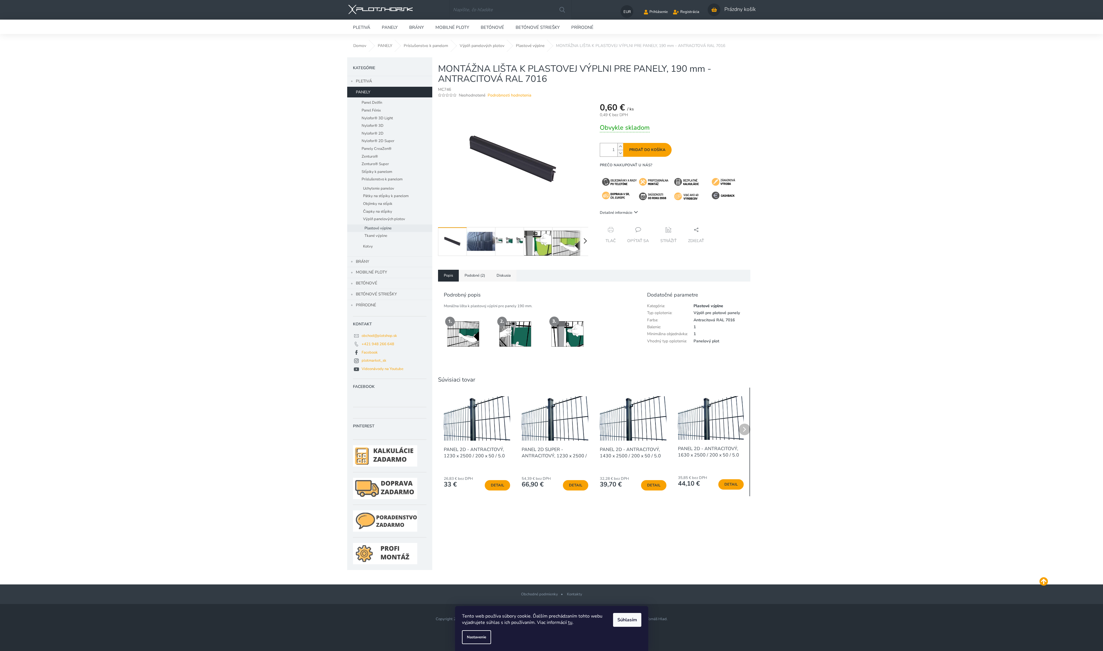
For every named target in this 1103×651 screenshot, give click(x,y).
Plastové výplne (378, 228)
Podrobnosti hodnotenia (509, 95)
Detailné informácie (616, 212)
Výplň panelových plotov (384, 219)
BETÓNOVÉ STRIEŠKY (376, 294)
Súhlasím (627, 620)
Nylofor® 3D (373, 125)
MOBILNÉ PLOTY (371, 272)
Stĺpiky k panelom (377, 171)
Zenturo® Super (375, 164)
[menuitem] (361, 27)
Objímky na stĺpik (377, 203)
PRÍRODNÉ (366, 305)
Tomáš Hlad (657, 619)
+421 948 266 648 (378, 344)
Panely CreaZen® (377, 148)
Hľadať (562, 10)
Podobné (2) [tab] (475, 275)
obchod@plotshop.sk (379, 335)
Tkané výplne (375, 235)
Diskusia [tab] (504, 275)
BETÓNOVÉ (366, 283)
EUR (627, 11)
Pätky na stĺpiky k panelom (386, 196)
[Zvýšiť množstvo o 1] (620, 146)
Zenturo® (370, 156)
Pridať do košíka (647, 149)
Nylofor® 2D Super (378, 141)
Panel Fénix (371, 110)
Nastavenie (476, 637)
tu (570, 622)
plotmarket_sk (374, 360)
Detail (497, 485)
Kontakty (574, 594)
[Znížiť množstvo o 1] (620, 153)
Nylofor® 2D (373, 133)
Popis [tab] (448, 275)
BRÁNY (362, 261)
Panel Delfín (372, 102)
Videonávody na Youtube (382, 368)
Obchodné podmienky (539, 594)
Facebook (370, 352)
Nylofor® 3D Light (377, 118)
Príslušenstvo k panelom (382, 179)
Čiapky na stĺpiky (377, 211)
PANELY (363, 92)
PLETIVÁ (364, 81)
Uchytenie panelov (378, 188)
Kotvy (368, 246)
